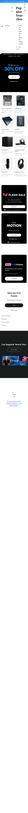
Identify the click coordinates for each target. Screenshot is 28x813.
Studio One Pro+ (20, 27)
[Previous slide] (1, 1)
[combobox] (13, 4)
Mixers (20, 37)
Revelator (21, 43)
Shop (14, 305)
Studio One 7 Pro (20, 33)
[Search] (2, 51)
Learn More (21, 1)
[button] (24, 10)
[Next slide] (26, 1)
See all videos (14, 349)
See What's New (13, 81)
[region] (14, 362)
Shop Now (14, 206)
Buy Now (14, 77)
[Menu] (2, 26)
